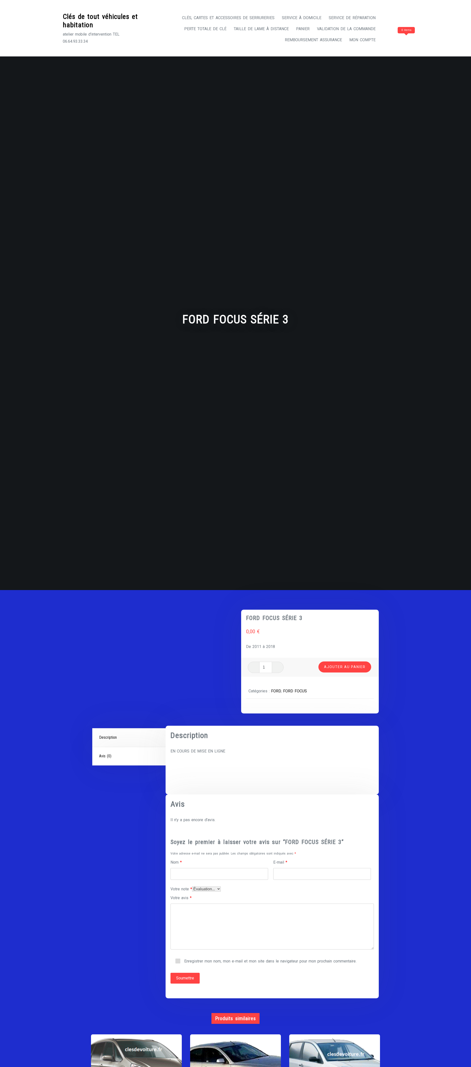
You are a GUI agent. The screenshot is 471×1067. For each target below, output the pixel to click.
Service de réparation (352, 17)
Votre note (181, 889)
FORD (276, 691)
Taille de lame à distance (261, 28)
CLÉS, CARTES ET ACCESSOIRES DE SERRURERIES (228, 17)
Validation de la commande (346, 28)
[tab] (129, 737)
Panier (303, 28)
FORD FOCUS (295, 691)
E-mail (280, 862)
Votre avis (181, 898)
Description (108, 737)
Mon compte (362, 40)
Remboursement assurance (313, 40)
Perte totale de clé (205, 28)
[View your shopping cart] (397, 40)
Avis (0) (105, 756)
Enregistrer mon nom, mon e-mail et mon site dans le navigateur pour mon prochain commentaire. (270, 961)
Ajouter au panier (345, 667)
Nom (176, 862)
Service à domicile (301, 17)
